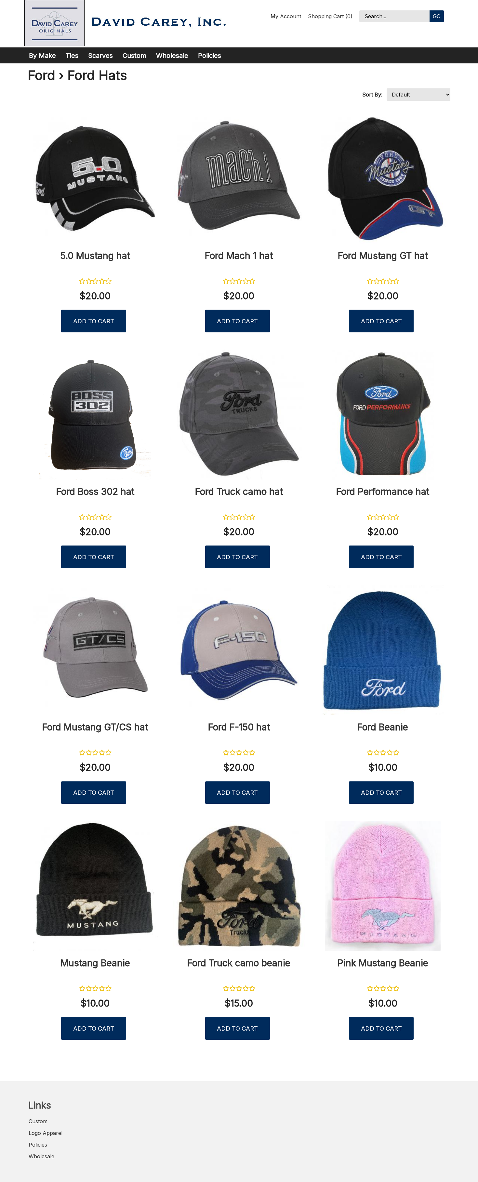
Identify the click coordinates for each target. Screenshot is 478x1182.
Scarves (100, 55)
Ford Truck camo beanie (238, 963)
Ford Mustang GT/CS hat (95, 727)
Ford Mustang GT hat (383, 255)
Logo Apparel (45, 1133)
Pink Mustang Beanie (383, 963)
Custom (134, 55)
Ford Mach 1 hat (239, 255)
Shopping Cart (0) (330, 16)
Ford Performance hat (382, 491)
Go (437, 16)
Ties (72, 55)
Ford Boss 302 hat (95, 491)
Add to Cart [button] (93, 321)
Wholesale (172, 55)
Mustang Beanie (95, 963)
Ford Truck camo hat (239, 491)
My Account (286, 16)
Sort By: (372, 94)
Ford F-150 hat (239, 727)
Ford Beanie (382, 727)
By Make (42, 55)
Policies (209, 55)
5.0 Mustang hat (95, 255)
